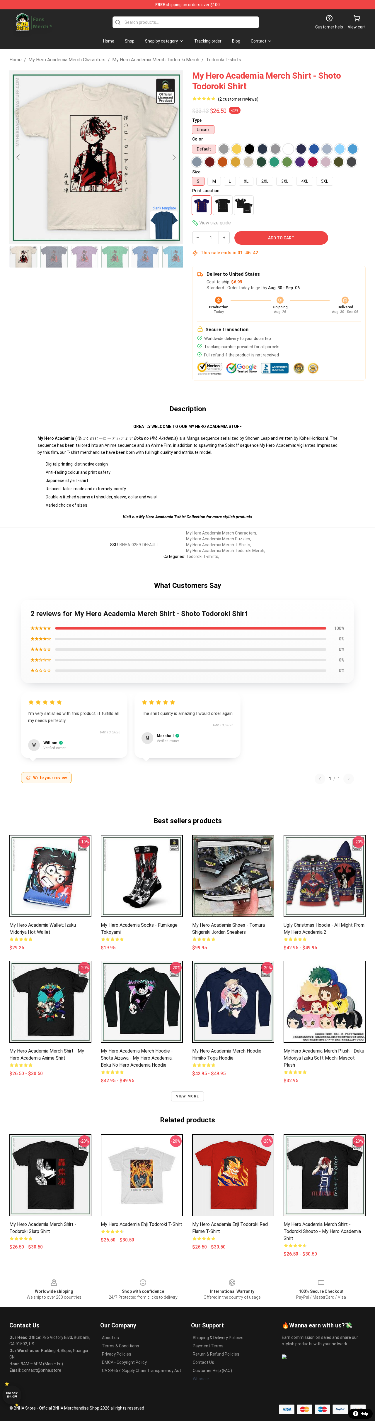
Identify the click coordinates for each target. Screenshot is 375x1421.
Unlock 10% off (12, 1395)
